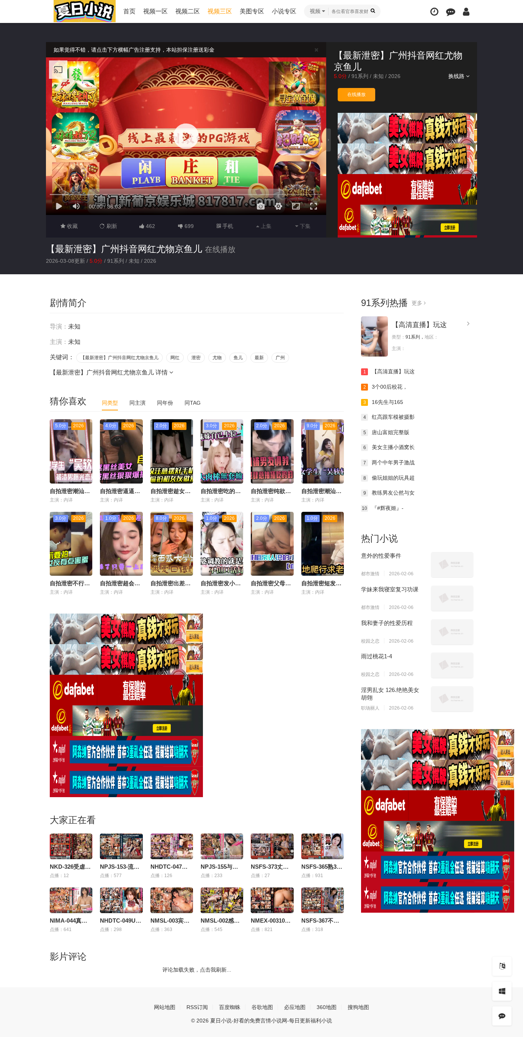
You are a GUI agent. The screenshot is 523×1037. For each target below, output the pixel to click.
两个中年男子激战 (389, 462)
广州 (280, 357)
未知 (378, 76)
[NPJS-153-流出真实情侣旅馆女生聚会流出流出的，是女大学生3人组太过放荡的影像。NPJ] (121, 846)
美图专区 (252, 11)
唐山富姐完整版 (386, 432)
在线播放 (356, 94)
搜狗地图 (358, 1007)
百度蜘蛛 (229, 1007)
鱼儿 (238, 357)
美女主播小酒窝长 (389, 447)
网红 (175, 357)
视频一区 (155, 11)
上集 (265, 226)
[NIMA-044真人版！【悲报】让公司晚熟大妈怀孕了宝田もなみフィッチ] (71, 900)
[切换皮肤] (502, 991)
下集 (304, 226)
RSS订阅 (197, 1007)
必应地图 (295, 1007)
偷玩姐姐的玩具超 (389, 478)
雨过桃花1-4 (376, 656)
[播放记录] (434, 11)
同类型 (110, 403)
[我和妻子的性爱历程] (452, 632)
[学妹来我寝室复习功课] (452, 598)
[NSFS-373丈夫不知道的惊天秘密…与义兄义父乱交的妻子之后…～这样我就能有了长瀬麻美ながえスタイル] (272, 846)
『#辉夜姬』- (383, 508)
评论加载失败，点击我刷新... (196, 970)
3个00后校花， (385, 387)
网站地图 (164, 1007)
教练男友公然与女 (389, 493)
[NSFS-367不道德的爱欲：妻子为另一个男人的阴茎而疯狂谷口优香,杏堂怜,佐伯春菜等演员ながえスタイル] (322, 900)
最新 (259, 357)
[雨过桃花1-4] (452, 665)
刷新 (111, 226)
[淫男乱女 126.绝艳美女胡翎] (452, 698)
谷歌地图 (262, 1007)
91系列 (359, 76)
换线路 (457, 76)
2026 (394, 76)
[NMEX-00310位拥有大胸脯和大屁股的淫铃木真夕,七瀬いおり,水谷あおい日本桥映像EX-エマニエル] (272, 900)
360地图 (327, 1007)
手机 (227, 226)
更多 (418, 303)
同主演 (137, 403)
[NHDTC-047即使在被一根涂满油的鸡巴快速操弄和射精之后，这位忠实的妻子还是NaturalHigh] (171, 846)
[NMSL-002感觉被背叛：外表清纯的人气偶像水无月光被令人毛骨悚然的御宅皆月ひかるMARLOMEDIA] (222, 900)
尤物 (217, 357)
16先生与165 (383, 402)
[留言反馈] (450, 11)
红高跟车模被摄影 (389, 417)
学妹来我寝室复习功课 (389, 589)
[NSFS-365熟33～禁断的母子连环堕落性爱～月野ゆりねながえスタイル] (322, 846)
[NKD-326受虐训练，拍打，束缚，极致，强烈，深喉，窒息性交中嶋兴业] (71, 846)
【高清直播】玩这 (419, 325)
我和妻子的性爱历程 (387, 623)
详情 (162, 372)
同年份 (165, 403)
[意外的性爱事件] (452, 564)
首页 (129, 11)
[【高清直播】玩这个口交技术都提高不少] (374, 336)
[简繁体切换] (502, 966)
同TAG (193, 403)
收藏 (71, 226)
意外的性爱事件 (381, 555)
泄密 (196, 357)
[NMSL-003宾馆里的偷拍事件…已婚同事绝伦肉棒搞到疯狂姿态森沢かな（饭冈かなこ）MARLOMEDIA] (171, 900)
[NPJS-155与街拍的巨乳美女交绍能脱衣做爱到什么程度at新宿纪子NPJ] (222, 846)
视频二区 (187, 11)
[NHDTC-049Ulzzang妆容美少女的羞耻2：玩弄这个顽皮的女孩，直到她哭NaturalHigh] (121, 900)
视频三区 (220, 11)
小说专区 (284, 11)
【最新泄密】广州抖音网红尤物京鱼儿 (124, 249)
